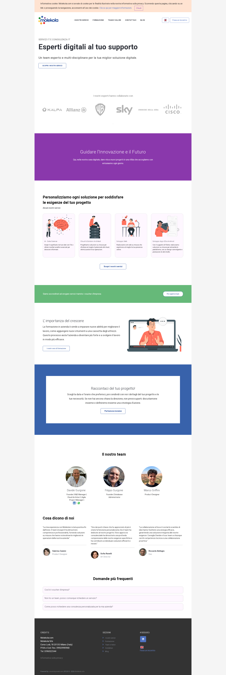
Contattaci (130, 20)
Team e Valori (114, 20)
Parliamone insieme (113, 411)
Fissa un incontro (179, 20)
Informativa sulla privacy (51, 658)
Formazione (98, 20)
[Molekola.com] (48, 20)
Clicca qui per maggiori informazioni (115, 8)
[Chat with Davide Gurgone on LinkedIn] (74, 503)
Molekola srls (79, 671)
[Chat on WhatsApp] (78, 503)
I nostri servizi (81, 20)
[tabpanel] (53, 112)
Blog (142, 20)
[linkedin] (143, 639)
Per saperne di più (173, 294)
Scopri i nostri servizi (52, 66)
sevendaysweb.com (56, 671)
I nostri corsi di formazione (56, 348)
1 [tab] (113, 124)
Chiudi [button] (138, 8)
